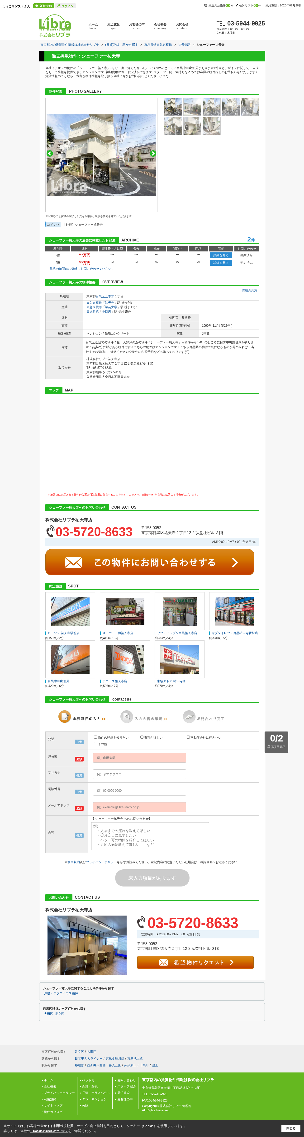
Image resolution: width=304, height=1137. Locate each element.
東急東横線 (94, 303)
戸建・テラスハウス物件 (61, 993)
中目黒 (106, 311)
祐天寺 (109, 303)
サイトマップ (53, 1105)
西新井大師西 (96, 1065)
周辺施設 (113, 26)
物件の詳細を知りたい (113, 737)
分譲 (85, 1105)
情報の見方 (249, 290)
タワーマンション (94, 1099)
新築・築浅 (90, 1086)
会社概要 (160, 26)
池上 (155, 1065)
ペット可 (88, 1080)
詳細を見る (221, 255)
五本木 (109, 296)
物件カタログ (53, 1112)
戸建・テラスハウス (96, 1093)
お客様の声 (137, 26)
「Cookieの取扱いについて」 (49, 1131)
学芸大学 (111, 307)
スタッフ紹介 (126, 1086)
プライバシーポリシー (101, 862)
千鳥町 (144, 1065)
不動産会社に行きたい (205, 737)
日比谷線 (92, 311)
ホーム (93, 26)
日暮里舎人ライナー (89, 1058)
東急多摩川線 (115, 1058)
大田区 (48, 1014)
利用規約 (73, 862)
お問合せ (182, 26)
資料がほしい (153, 737)
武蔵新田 (130, 1065)
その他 (102, 744)
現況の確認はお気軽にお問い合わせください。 (82, 268)
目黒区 (100, 296)
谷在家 (79, 1065)
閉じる (291, 1128)
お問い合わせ (126, 1080)
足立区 (59, 1014)
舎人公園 (115, 1065)
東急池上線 (135, 1058)
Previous (50, 153)
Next (153, 153)
